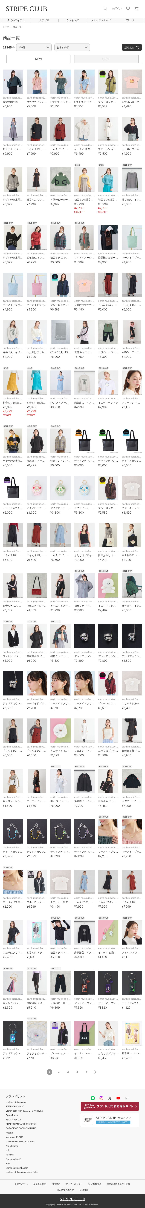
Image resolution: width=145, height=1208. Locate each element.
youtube (118, 1098)
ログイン (117, 8)
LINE (92, 1098)
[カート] (136, 8)
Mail (126, 1098)
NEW (38, 59)
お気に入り (128, 8)
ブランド (129, 20)
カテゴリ (44, 20)
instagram (101, 1098)
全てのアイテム (16, 20)
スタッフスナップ (101, 20)
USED (106, 59)
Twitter (109, 1098)
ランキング (72, 20)
